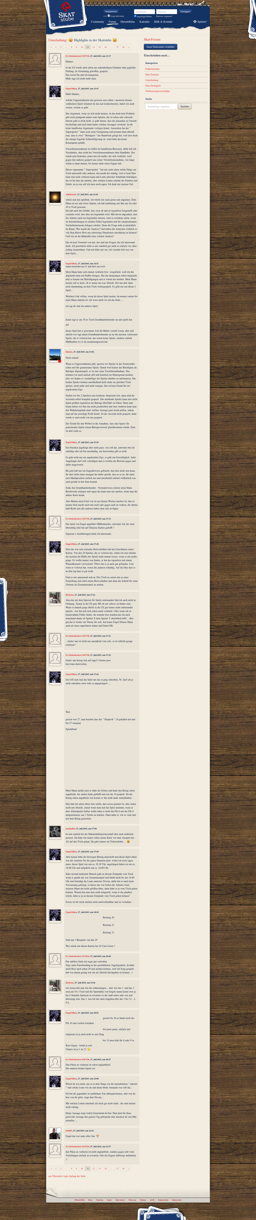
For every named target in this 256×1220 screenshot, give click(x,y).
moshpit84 (70, 828)
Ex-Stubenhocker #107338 (77, 55)
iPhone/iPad (79, 1199)
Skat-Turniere (152, 74)
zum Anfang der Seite (75, 1176)
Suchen (185, 106)
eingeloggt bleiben (144, 16)
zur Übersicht (55, 1176)
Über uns (132, 1199)
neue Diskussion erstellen (160, 46)
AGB (152, 1199)
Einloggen (185, 11)
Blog (90, 1199)
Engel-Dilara (71, 88)
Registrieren (111, 11)
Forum (112, 21)
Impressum (176, 1199)
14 (105, 47)
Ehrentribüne (128, 21)
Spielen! (202, 21)
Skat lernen (120, 1199)
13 (100, 47)
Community (97, 21)
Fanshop (99, 1199)
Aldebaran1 (71, 194)
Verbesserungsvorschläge (157, 91)
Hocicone (70, 594)
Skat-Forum (152, 39)
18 (123, 47)
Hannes (69, 351)
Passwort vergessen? (164, 16)
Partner (143, 1199)
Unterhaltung (57, 40)
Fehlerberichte (152, 69)
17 (117, 47)
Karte (109, 1199)
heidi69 (69, 1130)
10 (82, 47)
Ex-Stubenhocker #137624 (77, 956)
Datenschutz (163, 1199)
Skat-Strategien (153, 85)
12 (94, 47)
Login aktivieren (117, 16)
